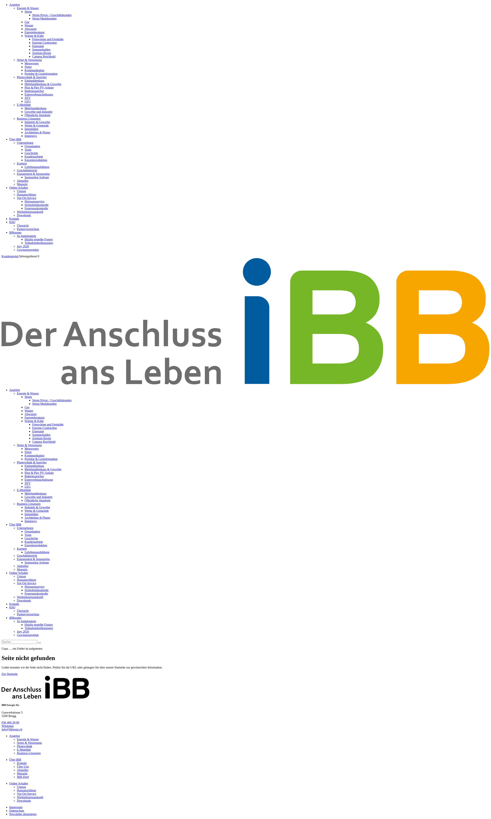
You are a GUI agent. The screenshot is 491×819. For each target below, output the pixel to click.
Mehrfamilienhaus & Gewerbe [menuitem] (43, 84)
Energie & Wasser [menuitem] (28, 8)
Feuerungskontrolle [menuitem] (36, 208)
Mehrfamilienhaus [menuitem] (35, 108)
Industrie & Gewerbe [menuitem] (37, 122)
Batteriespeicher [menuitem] (34, 91)
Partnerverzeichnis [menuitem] (28, 229)
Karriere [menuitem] (22, 163)
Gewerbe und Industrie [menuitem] (38, 111)
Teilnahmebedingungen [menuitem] (39, 242)
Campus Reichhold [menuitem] (43, 56)
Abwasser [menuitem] (31, 28)
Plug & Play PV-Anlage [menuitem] (39, 87)
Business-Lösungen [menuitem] (29, 753)
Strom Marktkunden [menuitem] (44, 18)
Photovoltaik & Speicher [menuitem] (32, 77)
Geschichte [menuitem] (31, 153)
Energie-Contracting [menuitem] (44, 42)
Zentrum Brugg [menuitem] (41, 53)
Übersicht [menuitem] (23, 225)
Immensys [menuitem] (31, 135)
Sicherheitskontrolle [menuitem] (37, 205)
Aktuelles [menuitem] (22, 180)
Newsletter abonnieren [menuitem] (22, 814)
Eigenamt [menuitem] (38, 46)
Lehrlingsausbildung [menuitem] (37, 167)
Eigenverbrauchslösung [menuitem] (39, 94)
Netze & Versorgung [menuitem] (29, 60)
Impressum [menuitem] (15, 807)
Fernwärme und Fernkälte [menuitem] (47, 39)
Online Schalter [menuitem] (18, 187)
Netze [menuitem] (28, 66)
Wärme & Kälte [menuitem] (34, 35)
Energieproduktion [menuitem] (36, 160)
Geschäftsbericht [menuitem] (27, 170)
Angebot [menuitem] (14, 4)
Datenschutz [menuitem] (16, 810)
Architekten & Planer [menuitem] (37, 132)
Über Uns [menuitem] (23, 766)
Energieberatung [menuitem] (34, 32)
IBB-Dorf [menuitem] (23, 777)
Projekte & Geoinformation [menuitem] (41, 73)
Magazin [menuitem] (22, 184)
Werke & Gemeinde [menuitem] (37, 125)
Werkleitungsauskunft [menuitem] (30, 211)
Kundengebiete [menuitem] (34, 156)
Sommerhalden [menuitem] (41, 49)
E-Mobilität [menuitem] (24, 104)
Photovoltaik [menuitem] (24, 746)
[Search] (39, 642)
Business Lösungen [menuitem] (28, 118)
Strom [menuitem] (28, 11)
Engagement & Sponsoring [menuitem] (33, 173)
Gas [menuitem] (27, 22)
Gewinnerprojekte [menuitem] (28, 249)
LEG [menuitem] (28, 101)
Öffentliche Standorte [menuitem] (37, 115)
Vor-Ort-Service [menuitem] (26, 198)
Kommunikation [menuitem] (34, 70)
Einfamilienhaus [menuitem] (34, 80)
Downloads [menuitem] (24, 215)
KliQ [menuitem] (12, 222)
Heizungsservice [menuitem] (34, 201)
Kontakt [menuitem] (14, 218)
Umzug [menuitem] (21, 191)
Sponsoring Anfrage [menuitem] (37, 177)
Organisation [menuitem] (32, 146)
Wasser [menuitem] (29, 25)
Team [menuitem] (28, 149)
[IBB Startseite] (245, 383)
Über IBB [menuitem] (15, 139)
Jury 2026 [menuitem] (23, 246)
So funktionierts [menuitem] (26, 236)
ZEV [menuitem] (28, 98)
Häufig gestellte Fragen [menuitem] (39, 239)
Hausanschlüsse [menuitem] (26, 194)
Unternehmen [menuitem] (25, 142)
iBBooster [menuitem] (15, 232)
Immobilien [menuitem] (31, 129)
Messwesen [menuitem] (32, 63)
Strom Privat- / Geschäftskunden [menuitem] (52, 15)
